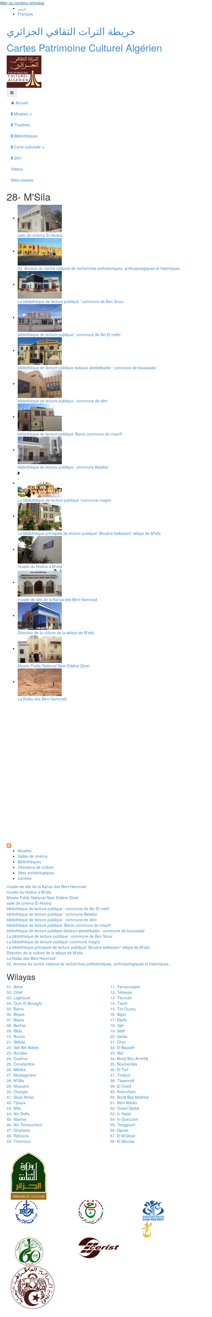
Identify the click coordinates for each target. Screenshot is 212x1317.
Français (25, 14)
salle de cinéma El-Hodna (40, 235)
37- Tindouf (120, 1075)
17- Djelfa (118, 1020)
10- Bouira (16, 1036)
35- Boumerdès (123, 1064)
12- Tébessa (121, 992)
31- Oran (118, 1042)
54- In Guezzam (124, 1119)
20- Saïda (118, 1036)
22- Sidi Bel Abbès (23, 1047)
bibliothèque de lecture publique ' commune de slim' (63, 400)
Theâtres (21, 125)
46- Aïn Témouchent (24, 1124)
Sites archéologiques (36, 872)
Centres (24, 878)
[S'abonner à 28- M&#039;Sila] (9, 845)
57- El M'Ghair (122, 1135)
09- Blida (14, 1031)
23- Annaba (17, 1053)
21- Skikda (16, 1042)
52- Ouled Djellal (124, 1108)
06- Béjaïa (16, 1014)
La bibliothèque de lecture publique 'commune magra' (65, 500)
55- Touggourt (122, 1124)
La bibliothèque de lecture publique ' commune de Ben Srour (71, 301)
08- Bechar (16, 1025)
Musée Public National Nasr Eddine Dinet (53, 665)
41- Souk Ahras (20, 1097)
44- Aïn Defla (18, 1113)
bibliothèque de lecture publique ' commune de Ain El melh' (69, 334)
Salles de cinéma (32, 856)
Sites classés (22, 180)
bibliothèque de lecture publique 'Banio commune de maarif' (70, 434)
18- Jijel (117, 1025)
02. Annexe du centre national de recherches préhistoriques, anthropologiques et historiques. (99, 268)
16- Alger (118, 1014)
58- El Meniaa (122, 1141)
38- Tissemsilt (122, 1080)
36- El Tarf (119, 1069)
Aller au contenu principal (22, 3)
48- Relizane (18, 1135)
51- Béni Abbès (123, 1102)
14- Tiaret (118, 1003)
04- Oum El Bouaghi (24, 1003)
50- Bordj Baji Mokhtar (129, 1097)
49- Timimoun (19, 1141)
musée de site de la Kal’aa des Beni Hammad (57, 599)
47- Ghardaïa (18, 1130)
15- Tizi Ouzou (123, 1008)
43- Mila (14, 1108)
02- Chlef (15, 992)
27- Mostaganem (21, 1075)
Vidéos (17, 169)
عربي (22, 8)
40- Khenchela (123, 1091)
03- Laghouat (18, 997)
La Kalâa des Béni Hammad (42, 699)
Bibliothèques (25, 136)
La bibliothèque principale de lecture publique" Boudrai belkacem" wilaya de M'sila (89, 533)
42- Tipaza (16, 1102)
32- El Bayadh (122, 1047)
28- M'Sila (15, 1080)
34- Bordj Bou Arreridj (129, 1058)
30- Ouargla (17, 1091)
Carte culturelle (27, 147)
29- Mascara (18, 1086)
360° (17, 158)
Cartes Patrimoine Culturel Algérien (84, 47)
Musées (21, 113)
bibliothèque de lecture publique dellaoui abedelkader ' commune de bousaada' (87, 367)
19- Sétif (117, 1031)
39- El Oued (120, 1086)
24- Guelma (17, 1058)
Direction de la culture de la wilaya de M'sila (56, 632)
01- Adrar (15, 986)
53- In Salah (120, 1113)
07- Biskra (15, 1020)
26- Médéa (16, 1069)
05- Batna (15, 1008)
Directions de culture (36, 867)
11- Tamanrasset (125, 986)
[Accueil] (24, 71)
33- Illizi (116, 1053)
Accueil (21, 102)
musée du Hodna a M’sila (40, 566)
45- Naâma (16, 1119)
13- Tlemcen (121, 997)
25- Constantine (21, 1064)
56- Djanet (119, 1130)
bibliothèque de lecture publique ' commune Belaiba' (63, 467)
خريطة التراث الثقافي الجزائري (71, 31)
